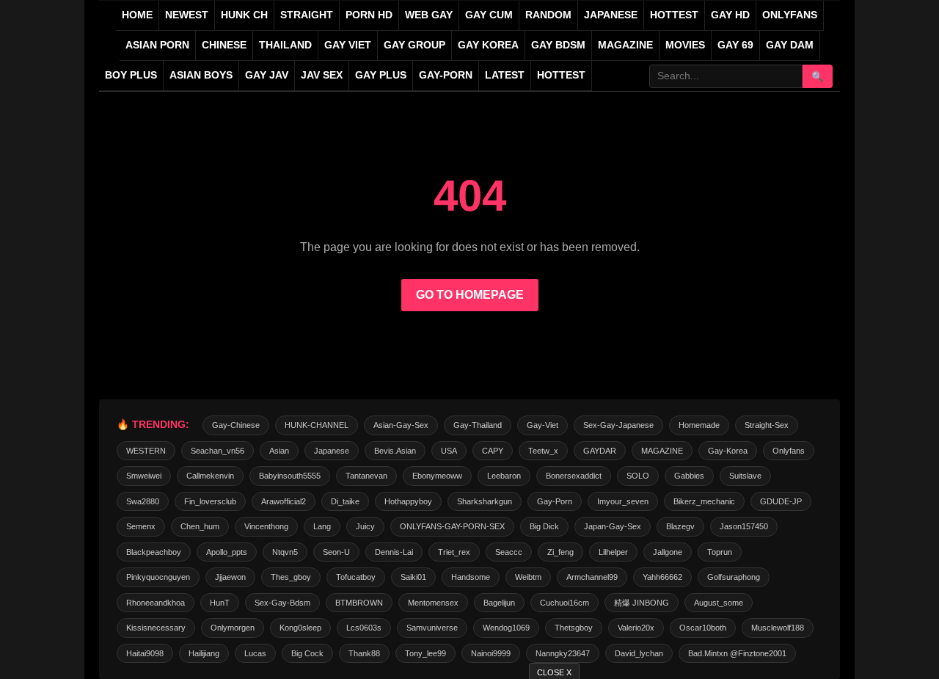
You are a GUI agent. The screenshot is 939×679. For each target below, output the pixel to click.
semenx (141, 526)
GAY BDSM (558, 45)
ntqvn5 (285, 552)
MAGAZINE (625, 45)
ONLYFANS (789, 15)
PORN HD (369, 15)
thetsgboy (574, 627)
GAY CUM (489, 15)
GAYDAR (599, 450)
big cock (307, 653)
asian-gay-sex (400, 425)
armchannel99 (592, 577)
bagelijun (499, 602)
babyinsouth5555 (290, 475)
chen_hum (199, 526)
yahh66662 (662, 577)
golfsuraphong (733, 577)
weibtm (528, 577)
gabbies (689, 475)
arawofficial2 (283, 501)
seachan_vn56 (217, 450)
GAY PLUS (380, 75)
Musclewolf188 (777, 627)
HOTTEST (674, 15)
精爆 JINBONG (641, 602)
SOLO (637, 475)
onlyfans (788, 450)
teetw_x (543, 450)
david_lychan (639, 653)
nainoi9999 (491, 653)
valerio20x (636, 627)
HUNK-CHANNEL (316, 425)
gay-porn (445, 75)
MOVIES (685, 45)
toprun (719, 552)
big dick (544, 526)
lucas (255, 653)
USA (449, 450)
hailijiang (204, 653)
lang (322, 526)
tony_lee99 (425, 653)
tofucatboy (356, 577)
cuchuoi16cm (564, 602)
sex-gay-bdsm (282, 602)
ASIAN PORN (157, 45)
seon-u (336, 552)
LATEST (505, 75)
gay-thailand (477, 425)
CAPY (492, 450)
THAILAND (285, 45)
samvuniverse (432, 627)
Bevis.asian (395, 450)
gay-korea (728, 450)
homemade (699, 425)
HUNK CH (244, 15)
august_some (718, 602)
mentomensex (433, 602)
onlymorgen (233, 627)
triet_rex (454, 552)
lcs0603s (363, 627)
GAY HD (730, 15)
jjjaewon (230, 577)
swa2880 (142, 501)
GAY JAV (266, 75)
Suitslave (745, 475)
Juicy (365, 526)
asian (279, 450)
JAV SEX (322, 75)
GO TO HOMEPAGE (470, 294)
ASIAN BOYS (201, 75)
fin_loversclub (210, 501)
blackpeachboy (153, 552)
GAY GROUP (414, 45)
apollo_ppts (226, 552)
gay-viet (542, 425)
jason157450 (744, 526)
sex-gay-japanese (618, 425)
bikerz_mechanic (704, 501)
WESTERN (146, 450)
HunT (220, 602)
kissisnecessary (156, 627)
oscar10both (702, 627)
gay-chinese (236, 425)
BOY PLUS (131, 75)
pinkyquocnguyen (158, 577)
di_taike (345, 501)
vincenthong (266, 526)
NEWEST (186, 15)
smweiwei (143, 475)
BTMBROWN (359, 602)
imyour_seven (622, 501)
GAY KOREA (488, 45)
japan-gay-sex (612, 526)
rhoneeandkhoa (155, 602)
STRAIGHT (306, 15)
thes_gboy (291, 577)
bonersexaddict (574, 475)
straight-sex (767, 425)
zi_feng (560, 552)
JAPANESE (610, 15)
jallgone (667, 552)
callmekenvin (210, 475)
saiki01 (413, 577)
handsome (470, 577)
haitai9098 (145, 653)
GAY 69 (735, 45)
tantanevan (366, 475)
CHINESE (224, 45)
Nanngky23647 (563, 653)
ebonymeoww (437, 475)
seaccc (508, 552)
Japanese (331, 450)
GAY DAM (790, 45)
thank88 (364, 653)
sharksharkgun (484, 501)
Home (137, 15)
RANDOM (548, 15)
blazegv (680, 526)
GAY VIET (347, 45)
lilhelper (613, 552)
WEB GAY (429, 15)
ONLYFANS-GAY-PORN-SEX (452, 526)
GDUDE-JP (781, 501)
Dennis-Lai (394, 552)
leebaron (504, 475)
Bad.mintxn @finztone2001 (737, 653)
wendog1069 (506, 627)
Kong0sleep (300, 627)
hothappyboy (408, 501)
